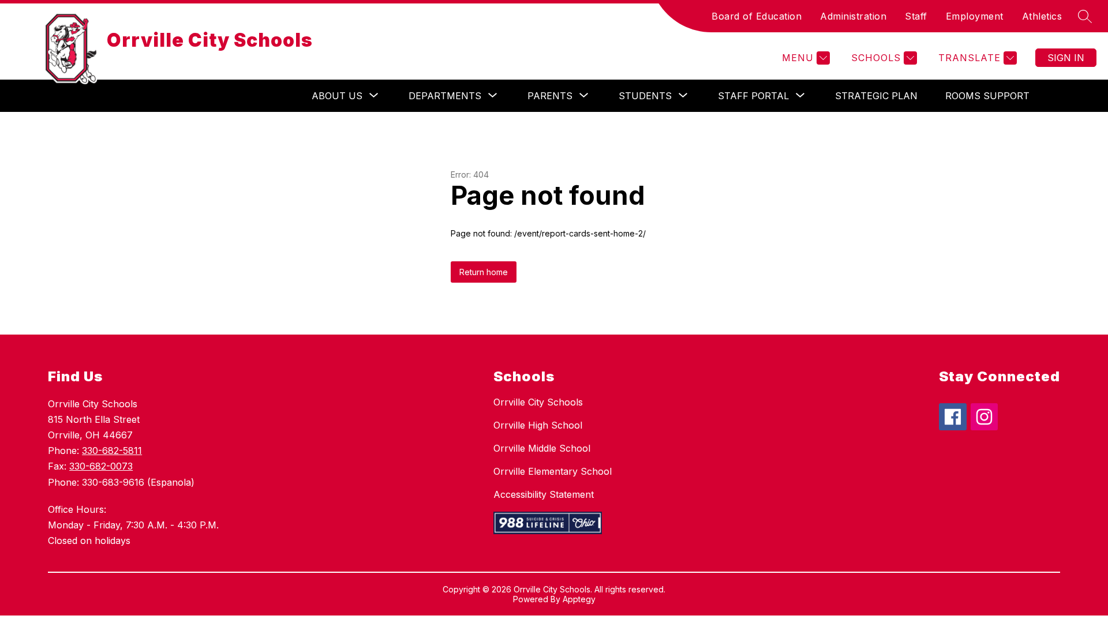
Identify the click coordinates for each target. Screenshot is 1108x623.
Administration (853, 16)
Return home (483, 272)
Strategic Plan (876, 96)
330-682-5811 (112, 450)
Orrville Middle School (541, 448)
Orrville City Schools (538, 402)
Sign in (1065, 57)
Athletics (1042, 16)
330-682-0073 (101, 466)
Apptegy (579, 599)
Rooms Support (987, 96)
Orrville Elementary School (552, 471)
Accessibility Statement (543, 494)
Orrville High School (537, 425)
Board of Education (757, 16)
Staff (916, 16)
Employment (975, 16)
